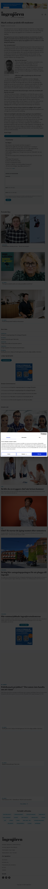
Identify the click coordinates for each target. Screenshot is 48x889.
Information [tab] (24, 437)
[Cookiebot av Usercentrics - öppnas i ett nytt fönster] (41, 434)
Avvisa (8, 454)
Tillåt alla (39, 454)
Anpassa (23, 454)
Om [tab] (39, 437)
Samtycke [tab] (8, 437)
